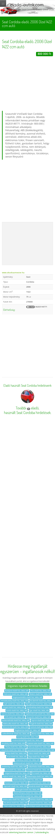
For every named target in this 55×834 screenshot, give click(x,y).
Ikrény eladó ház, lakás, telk (16, 753)
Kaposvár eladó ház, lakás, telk (15, 786)
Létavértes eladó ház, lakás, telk (13, 750)
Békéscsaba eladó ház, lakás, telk (15, 799)
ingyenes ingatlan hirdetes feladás (27, 686)
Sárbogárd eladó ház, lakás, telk (27, 789)
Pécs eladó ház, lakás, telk (40, 691)
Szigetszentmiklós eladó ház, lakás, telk (27, 697)
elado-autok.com (27, 4)
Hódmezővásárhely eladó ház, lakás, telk (27, 740)
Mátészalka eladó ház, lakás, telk (15, 724)
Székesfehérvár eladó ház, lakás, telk (16, 733)
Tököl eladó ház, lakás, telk (14, 806)
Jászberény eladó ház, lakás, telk (14, 766)
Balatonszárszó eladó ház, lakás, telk (27, 763)
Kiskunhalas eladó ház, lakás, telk (40, 766)
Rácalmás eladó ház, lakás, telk (15, 803)
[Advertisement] (27, 84)
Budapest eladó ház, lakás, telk (16, 691)
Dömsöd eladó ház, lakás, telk (38, 770)
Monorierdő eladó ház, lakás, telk (15, 727)
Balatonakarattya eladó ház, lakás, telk (27, 780)
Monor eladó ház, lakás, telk (42, 733)
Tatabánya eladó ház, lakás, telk (27, 760)
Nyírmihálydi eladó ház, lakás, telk (39, 806)
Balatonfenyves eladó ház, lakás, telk (27, 793)
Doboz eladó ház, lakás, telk (39, 753)
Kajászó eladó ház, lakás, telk (14, 776)
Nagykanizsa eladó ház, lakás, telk (27, 730)
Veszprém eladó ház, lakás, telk (38, 717)
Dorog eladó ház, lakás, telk (27, 737)
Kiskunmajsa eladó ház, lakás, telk (39, 776)
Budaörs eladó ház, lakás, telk (16, 783)
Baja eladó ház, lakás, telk (38, 756)
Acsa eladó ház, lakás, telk (17, 756)
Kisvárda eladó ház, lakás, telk (40, 786)
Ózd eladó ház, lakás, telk (15, 770)
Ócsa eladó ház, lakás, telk (40, 783)
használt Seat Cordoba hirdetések (27, 412)
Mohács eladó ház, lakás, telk (41, 799)
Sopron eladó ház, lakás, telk (42, 720)
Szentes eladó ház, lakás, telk (40, 803)
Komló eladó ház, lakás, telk (16, 710)
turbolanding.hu (42, 832)
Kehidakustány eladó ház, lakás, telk (14, 701)
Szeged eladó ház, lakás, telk (13, 707)
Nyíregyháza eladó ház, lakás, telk (38, 704)
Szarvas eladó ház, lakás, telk (12, 714)
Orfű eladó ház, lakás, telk (14, 717)
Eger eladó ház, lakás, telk (39, 710)
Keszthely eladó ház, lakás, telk (13, 743)
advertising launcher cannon (21, 832)
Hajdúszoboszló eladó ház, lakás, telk (39, 714)
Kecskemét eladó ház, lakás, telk (42, 701)
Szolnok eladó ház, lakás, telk (41, 727)
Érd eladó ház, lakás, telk (41, 773)
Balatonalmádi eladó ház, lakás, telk (15, 720)
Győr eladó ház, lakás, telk (14, 704)
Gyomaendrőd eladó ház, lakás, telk (40, 750)
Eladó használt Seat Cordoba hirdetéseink (27, 385)
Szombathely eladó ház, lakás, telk (39, 707)
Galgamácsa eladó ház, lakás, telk (17, 773)
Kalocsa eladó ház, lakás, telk (39, 747)
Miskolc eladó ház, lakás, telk (40, 694)
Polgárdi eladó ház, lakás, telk (41, 724)
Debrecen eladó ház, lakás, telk (15, 694)
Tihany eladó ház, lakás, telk (15, 747)
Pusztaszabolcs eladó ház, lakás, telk (27, 796)
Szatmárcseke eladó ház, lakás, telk (40, 743)
